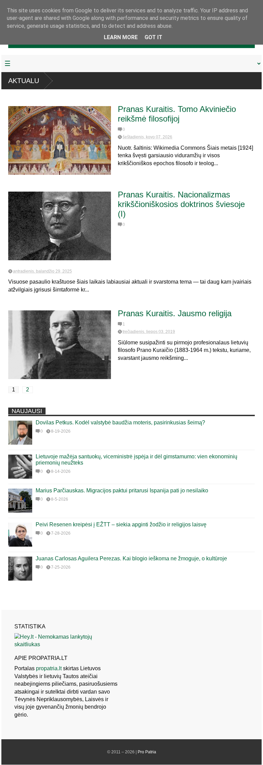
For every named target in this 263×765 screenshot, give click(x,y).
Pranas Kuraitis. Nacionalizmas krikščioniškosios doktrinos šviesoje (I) (181, 204)
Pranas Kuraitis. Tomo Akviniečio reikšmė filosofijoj (177, 113)
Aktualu (23, 80)
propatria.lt (49, 668)
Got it (153, 37)
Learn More (121, 37)
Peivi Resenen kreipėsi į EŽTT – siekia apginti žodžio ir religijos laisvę (121, 524)
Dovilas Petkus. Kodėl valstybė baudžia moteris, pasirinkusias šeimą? (120, 422)
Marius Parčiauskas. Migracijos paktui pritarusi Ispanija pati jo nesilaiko (122, 490)
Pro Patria (147, 752)
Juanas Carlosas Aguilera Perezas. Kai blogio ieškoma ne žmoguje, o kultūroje (131, 558)
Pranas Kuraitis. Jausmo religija (174, 313)
